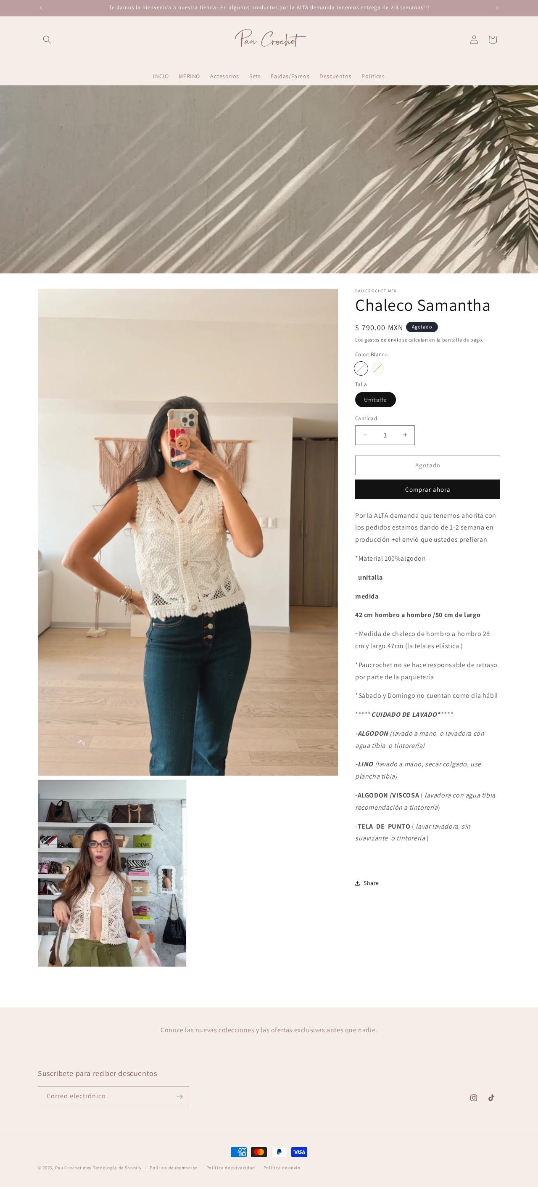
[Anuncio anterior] (41, 8)
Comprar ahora (428, 489)
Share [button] (371, 883)
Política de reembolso (174, 1167)
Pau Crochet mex (73, 1168)
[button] (47, 39)
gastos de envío (382, 339)
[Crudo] (378, 368)
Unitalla (380, 401)
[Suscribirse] (179, 1097)
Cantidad (366, 418)
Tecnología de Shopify (117, 1168)
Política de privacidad (230, 1167)
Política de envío (282, 1167)
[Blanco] (361, 368)
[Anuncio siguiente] (497, 8)
